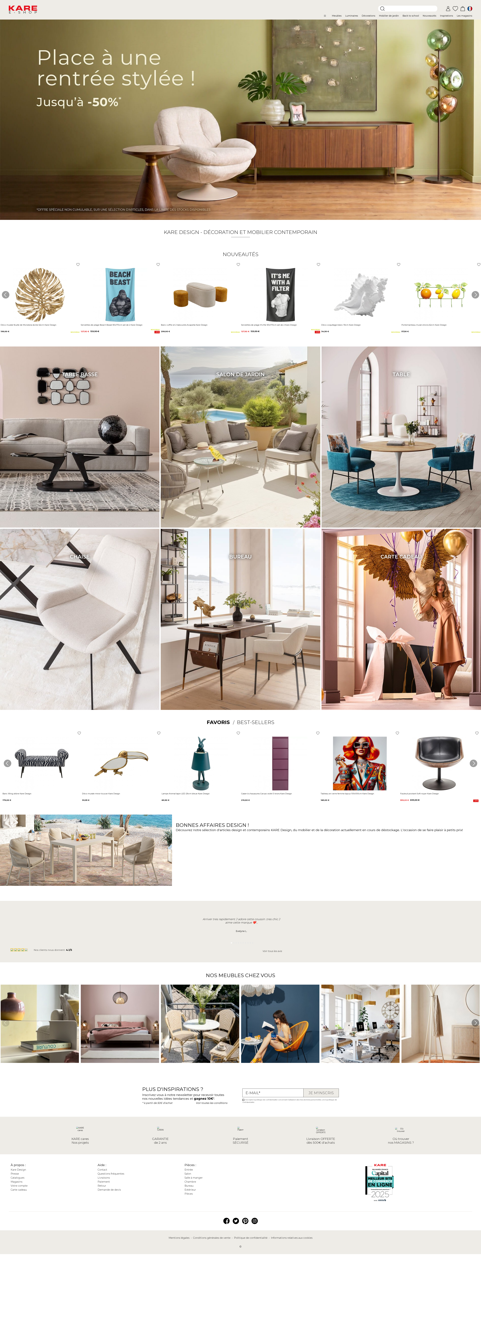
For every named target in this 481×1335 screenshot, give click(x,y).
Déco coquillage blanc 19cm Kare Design (341, 325)
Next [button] (475, 295)
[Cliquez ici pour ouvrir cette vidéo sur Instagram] (2, 1066)
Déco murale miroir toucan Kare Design (101, 793)
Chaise (80, 557)
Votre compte (19, 1185)
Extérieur (190, 1189)
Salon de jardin (240, 374)
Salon (188, 1173)
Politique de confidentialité (251, 1237)
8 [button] (247, 942)
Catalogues (17, 1177)
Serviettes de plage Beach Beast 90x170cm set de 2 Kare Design (111, 325)
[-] (240, 120)
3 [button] (235, 942)
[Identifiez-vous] (448, 8)
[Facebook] (226, 1220)
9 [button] (249, 942)
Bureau (240, 557)
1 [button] (230, 942)
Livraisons (104, 1177)
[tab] (220, 722)
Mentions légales (179, 1237)
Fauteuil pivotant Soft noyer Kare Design (419, 793)
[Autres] (327, 16)
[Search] (382, 9)
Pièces (189, 1193)
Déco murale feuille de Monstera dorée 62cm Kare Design (28, 325)
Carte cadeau (401, 557)
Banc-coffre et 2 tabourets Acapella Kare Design (184, 325)
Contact (102, 1169)
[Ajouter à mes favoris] (78, 264)
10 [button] (252, 942)
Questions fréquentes (111, 1173)
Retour (102, 1185)
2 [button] (233, 942)
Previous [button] (5, 295)
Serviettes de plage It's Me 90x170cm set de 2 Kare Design (269, 325)
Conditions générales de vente (212, 1237)
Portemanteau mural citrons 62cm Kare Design (424, 325)
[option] (240, 120)
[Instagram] (255, 1220)
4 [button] (237, 942)
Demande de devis (109, 1189)
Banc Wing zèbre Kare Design (17, 793)
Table (401, 374)
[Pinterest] (245, 1220)
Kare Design (18, 1169)
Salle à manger (194, 1177)
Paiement (104, 1181)
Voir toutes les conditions (211, 1103)
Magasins (16, 1181)
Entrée (189, 1169)
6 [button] (242, 942)
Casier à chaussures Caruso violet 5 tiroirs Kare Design (266, 793)
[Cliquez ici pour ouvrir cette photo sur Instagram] (82, 1066)
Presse (15, 1173)
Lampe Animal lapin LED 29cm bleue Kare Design (186, 793)
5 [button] (240, 942)
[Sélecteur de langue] (469, 8)
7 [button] (245, 942)
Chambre (190, 1181)
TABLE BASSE (80, 374)
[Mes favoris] (455, 8)
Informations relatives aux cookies (292, 1237)
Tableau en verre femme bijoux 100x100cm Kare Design (347, 793)
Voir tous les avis (272, 951)
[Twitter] (236, 1220)
